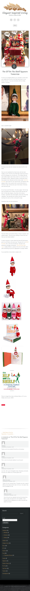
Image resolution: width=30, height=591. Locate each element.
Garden (4, 558)
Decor (3, 545)
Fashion (4, 550)
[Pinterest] (15, 18)
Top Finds (4, 568)
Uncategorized (5, 573)
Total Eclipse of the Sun (7, 432)
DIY (3, 548)
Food (3, 553)
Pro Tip (4, 565)
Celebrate (4, 530)
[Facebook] (11, 18)
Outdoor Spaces (5, 563)
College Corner (5, 543)
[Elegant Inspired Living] (15, 6)
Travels (4, 570)
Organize (4, 560)
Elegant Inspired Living (15, 13)
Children (4, 540)
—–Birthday (4, 532)
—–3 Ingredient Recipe (7, 555)
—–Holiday (4, 537)
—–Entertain (5, 535)
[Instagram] (18, 18)
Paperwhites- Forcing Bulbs (7, 434)
